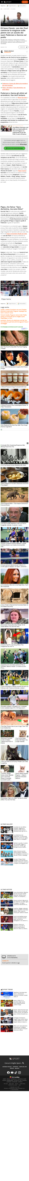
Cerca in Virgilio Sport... (13, 1063)
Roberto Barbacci (9, 51)
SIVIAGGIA (24, 1080)
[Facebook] (8, 1073)
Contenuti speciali (7, 1066)
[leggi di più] (26, 51)
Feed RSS (12, 1068)
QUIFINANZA (9, 1081)
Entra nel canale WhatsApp (15, 148)
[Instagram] (19, 1073)
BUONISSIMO (14, 1081)
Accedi (25, 2)
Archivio (17, 1068)
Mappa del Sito (23, 1066)
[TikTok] (16, 1073)
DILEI (21, 1080)
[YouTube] (12, 1073)
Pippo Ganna (22, 171)
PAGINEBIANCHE (10, 1080)
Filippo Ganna (6, 299)
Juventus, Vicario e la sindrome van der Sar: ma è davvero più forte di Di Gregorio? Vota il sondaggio (14, 321)
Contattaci (15, 1066)
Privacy (16, 1083)
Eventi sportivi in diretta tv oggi (11, 963)
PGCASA (4, 1080)
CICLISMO (13, 9)
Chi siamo (6, 1083)
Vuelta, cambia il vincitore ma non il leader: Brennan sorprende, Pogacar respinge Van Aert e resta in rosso (14, 311)
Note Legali (11, 1083)
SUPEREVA (20, 1081)
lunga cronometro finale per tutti (17, 234)
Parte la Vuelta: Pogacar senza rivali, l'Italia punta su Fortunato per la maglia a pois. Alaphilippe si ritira (14, 316)
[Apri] (2, 2)
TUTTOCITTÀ (16, 1080)
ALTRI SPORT (6, 9)
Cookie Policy (22, 1083)
